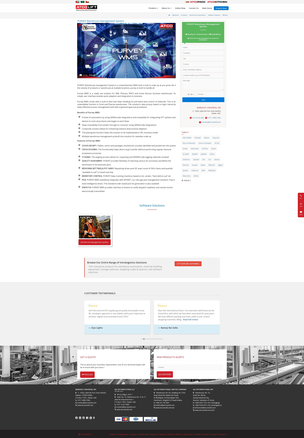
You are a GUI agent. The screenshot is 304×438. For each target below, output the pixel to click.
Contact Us (194, 8)
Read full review (190, 319)
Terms (205, 434)
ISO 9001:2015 (119, 391)
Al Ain (217, 143)
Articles (178, 434)
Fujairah (215, 138)
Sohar (212, 154)
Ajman (206, 138)
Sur (209, 159)
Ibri (203, 159)
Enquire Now (221, 8)
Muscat (186, 165)
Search (176, 15)
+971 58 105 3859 (198, 118)
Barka (196, 176)
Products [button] (153, 8)
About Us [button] (166, 8)
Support (134, 434)
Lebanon (194, 170)
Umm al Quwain (204, 143)
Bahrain (212, 165)
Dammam (195, 148)
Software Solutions (214, 15)
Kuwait (194, 165)
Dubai (185, 148)
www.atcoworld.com (85, 405)
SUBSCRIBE (165, 374)
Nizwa (216, 159)
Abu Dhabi (187, 138)
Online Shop (180, 8)
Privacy (213, 434)
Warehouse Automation (198, 15)
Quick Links (187, 434)
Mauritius (186, 176)
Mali (203, 170)
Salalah (196, 159)
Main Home (207, 8)
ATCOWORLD (86, 434)
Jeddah (203, 154)
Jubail (213, 148)
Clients (170, 434)
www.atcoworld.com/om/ (205, 410)
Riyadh (194, 154)
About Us (154, 434)
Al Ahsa (205, 148)
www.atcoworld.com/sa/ (165, 408)
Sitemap (197, 434)
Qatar (203, 165)
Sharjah (198, 138)
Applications (123, 434)
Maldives (211, 170)
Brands (163, 434)
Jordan (185, 170)
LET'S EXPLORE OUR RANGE (188, 264)
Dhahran (186, 159)
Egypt (220, 165)
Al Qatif (186, 154)
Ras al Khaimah (189, 143)
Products (184, 15)
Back (226, 15)
